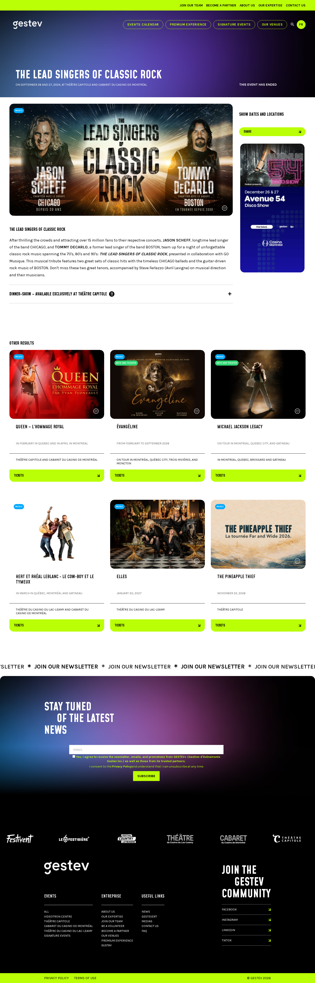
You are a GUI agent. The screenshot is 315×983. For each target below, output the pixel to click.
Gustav (106, 945)
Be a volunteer (112, 926)
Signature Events (234, 24)
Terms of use (85, 978)
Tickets (19, 475)
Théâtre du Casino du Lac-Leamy (68, 931)
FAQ (144, 931)
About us (247, 5)
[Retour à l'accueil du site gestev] (27, 24)
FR (301, 24)
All (46, 911)
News (146, 911)
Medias (147, 921)
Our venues (272, 24)
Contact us (296, 5)
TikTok (227, 940)
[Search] (292, 24)
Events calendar (143, 24)
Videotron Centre (58, 916)
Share (247, 131)
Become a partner (221, 5)
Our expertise (270, 5)
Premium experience (188, 24)
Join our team (191, 5)
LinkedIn (228, 930)
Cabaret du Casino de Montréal (68, 926)
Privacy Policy (56, 978)
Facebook (229, 909)
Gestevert (149, 916)
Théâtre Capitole (57, 921)
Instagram (230, 920)
